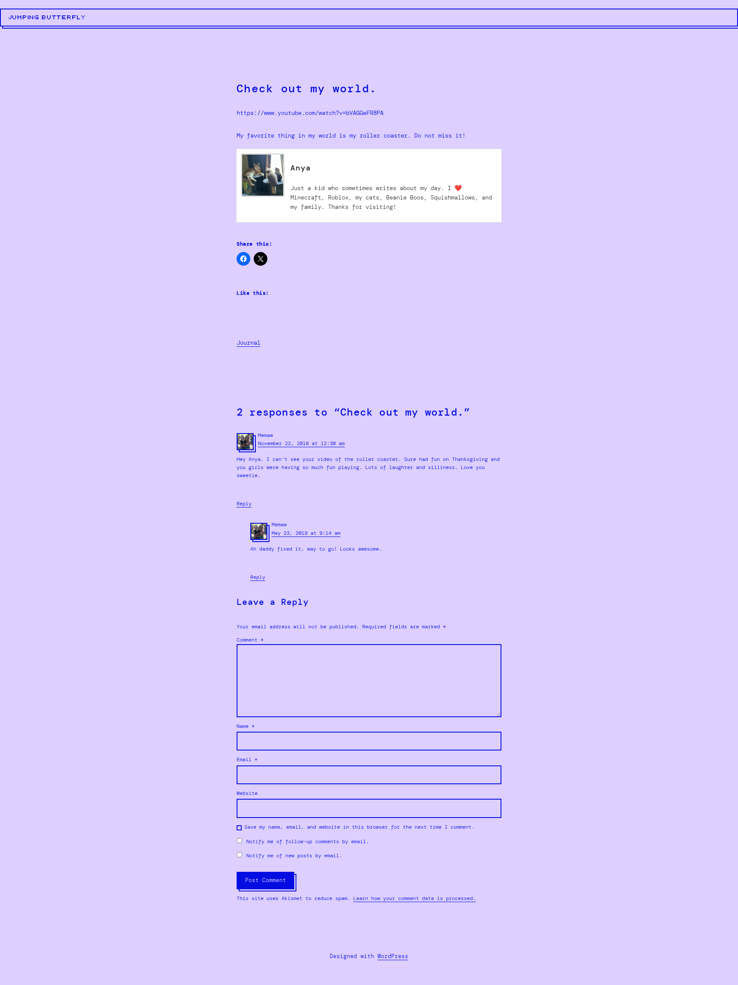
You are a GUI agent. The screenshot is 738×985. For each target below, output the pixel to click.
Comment (250, 639)
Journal (249, 342)
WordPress (393, 956)
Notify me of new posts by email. (294, 855)
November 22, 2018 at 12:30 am (301, 443)
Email (247, 759)
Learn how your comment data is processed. (414, 898)
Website (247, 793)
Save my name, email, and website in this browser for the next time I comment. (359, 827)
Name (246, 726)
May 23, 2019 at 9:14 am (306, 533)
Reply (244, 503)
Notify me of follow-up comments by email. (307, 841)
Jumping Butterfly (47, 17)
